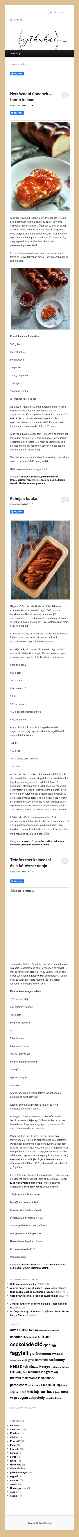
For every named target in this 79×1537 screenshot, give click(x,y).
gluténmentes (40, 1353)
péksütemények (49, 476)
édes (43, 480)
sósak (13, 1484)
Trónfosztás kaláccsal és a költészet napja (30, 862)
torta (64, 1391)
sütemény (15, 844)
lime (25, 1372)
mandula (34, 1372)
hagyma (29, 1360)
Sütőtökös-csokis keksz (23, 1284)
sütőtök (27, 1391)
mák (25, 1378)
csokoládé (22, 1344)
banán (33, 1330)
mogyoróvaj (49, 1372)
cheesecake (30, 1337)
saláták (14, 1480)
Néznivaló (15, 1464)
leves (13, 1460)
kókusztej (16, 1372)
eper (46, 1345)
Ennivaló (35, 476)
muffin (15, 1377)
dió (39, 1344)
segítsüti (15, 1392)
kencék (14, 1453)
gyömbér (57, 1354)
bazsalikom (44, 1330)
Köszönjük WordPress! (40, 1523)
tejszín (56, 1392)
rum (64, 1385)
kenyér (45, 1366)
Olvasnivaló (17, 1468)
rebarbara (34, 1385)
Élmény (14, 1433)
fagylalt (19, 1353)
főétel (13, 1445)
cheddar (16, 1337)
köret (13, 1456)
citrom (44, 1336)
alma (14, 1329)
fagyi (54, 1345)
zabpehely (37, 1397)
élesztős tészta (54, 1398)
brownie (54, 1330)
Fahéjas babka (23, 498)
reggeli (13, 483)
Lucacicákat (37, 975)
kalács (50, 480)
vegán (23, 1397)
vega (29, 480)
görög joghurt (17, 1360)
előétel (14, 1437)
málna (32, 1378)
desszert (25, 476)
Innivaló (14, 1449)
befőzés (14, 1425)
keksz (16, 1366)
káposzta (57, 1367)
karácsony (57, 1359)
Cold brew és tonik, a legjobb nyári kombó (34, 1295)
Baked (23, 1330)
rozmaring (51, 1384)
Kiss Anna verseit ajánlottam (26, 1182)
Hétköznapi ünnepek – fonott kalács (31, 96)
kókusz (65, 1367)
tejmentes (43, 1391)
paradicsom (18, 1385)
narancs (46, 1378)
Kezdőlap (16, 53)
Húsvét (53, 1264)
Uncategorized (17, 480)
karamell (41, 1359)
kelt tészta (15, 1267)
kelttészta (60, 480)
